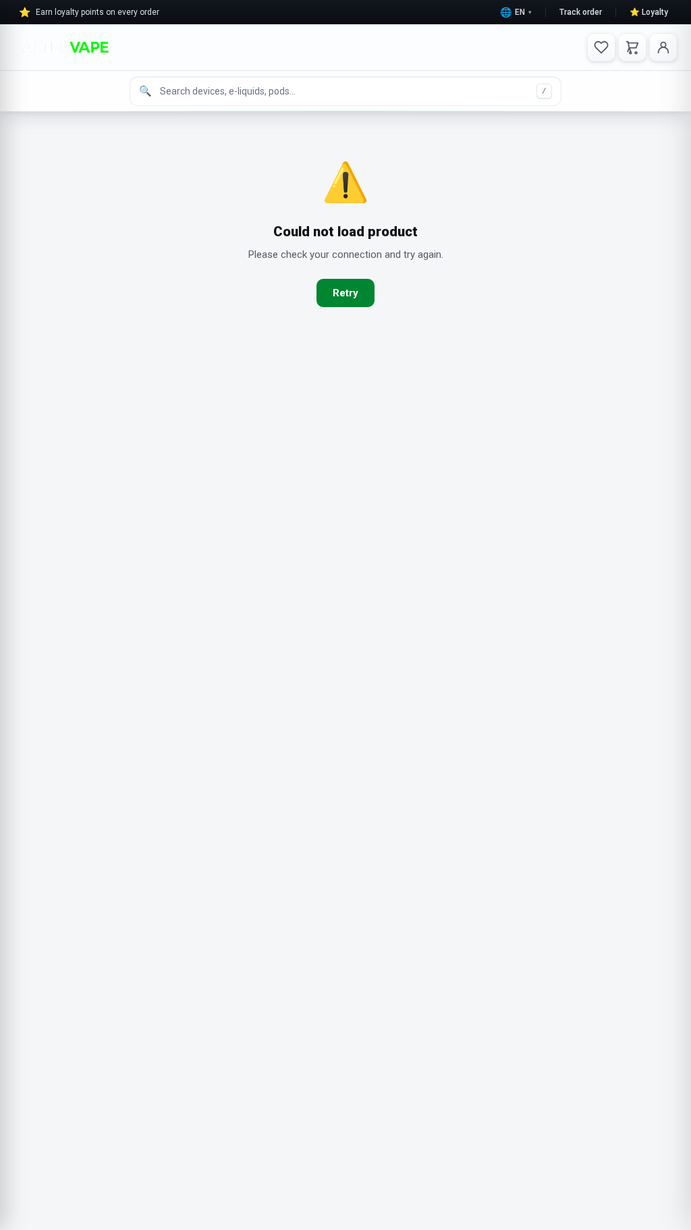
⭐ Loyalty (649, 12)
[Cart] (632, 47)
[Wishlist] (601, 47)
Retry (345, 293)
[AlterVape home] (65, 47)
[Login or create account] (663, 47)
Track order (580, 12)
